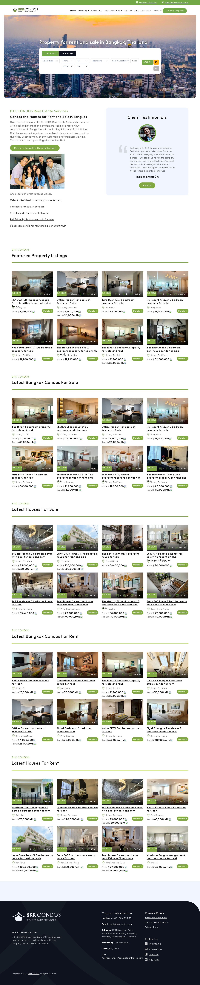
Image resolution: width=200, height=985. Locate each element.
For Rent (67, 53)
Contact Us (146, 10)
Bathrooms (35, 294)
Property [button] (82, 10)
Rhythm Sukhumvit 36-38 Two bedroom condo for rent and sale (75, 478)
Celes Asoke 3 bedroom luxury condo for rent (35, 200)
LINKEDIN (154, 954)
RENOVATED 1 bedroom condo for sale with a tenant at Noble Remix (31, 303)
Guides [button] (127, 10)
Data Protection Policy (156, 922)
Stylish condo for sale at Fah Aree (29, 213)
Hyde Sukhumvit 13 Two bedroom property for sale (32, 349)
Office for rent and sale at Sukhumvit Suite (73, 301)
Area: (13, 307)
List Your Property (175, 10)
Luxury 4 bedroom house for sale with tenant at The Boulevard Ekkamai (165, 557)
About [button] (157, 10)
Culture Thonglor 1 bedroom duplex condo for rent (164, 682)
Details (46, 311)
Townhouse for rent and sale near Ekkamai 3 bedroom (75, 603)
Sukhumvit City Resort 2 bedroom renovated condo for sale (121, 478)
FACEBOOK (155, 944)
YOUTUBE (154, 960)
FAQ (137, 10)
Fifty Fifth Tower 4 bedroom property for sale (29, 476)
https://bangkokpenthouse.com (127, 957)
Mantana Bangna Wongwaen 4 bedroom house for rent (166, 857)
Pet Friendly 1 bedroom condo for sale (32, 219)
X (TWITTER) (155, 949)
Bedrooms (117, 294)
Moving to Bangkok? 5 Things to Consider (35, 148)
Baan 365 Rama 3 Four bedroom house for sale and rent (167, 603)
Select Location (119, 60)
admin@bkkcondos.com (176, 2)
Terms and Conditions (156, 917)
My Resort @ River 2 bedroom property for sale (165, 301)
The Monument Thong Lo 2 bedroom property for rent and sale (167, 478)
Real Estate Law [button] (112, 10)
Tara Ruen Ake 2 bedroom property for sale (118, 301)
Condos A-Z (96, 10)
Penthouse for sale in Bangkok (27, 206)
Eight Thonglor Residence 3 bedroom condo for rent (164, 730)
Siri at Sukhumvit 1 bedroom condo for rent (74, 730)
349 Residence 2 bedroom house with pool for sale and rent (32, 555)
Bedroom (28, 294)
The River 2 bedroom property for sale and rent (121, 349)
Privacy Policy (152, 927)
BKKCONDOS (34, 973)
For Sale (50, 53)
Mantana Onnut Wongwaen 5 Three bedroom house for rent (31, 809)
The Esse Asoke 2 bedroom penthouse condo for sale (164, 349)
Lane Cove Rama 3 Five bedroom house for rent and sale (77, 555)
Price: (15, 311)
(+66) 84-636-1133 (148, 2)
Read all (147, 185)
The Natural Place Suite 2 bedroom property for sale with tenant (77, 351)
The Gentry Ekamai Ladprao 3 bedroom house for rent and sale (120, 604)
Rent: (59, 315)
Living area (42, 294)
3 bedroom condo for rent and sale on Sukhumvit (38, 225)
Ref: (14, 293)
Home (73, 10)
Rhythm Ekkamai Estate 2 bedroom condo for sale (72, 428)
